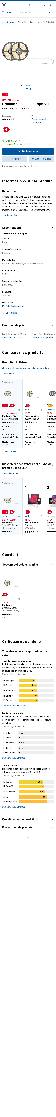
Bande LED (22, 22)
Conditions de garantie (43, 337)
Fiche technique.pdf (14, 306)
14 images (28, 88)
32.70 (6, 100)
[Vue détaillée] (28, 691)
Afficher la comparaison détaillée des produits (27, 368)
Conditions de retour (12, 337)
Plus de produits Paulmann (39, 119)
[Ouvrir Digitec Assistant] (44, 4)
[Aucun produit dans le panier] (51, 4)
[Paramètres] (30, 4)
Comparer (16, 159)
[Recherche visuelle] (50, 12)
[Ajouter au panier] (4, 617)
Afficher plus (11, 215)
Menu (8, 12)
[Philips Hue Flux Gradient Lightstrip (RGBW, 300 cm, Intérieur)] (33, 506)
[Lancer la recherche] (17, 12)
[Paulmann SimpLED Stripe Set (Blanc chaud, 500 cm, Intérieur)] (33, 401)
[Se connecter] (37, 4)
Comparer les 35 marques (14, 705)
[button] (28, 142)
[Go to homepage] (4, 4)
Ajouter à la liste (43, 159)
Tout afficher (8, 373)
